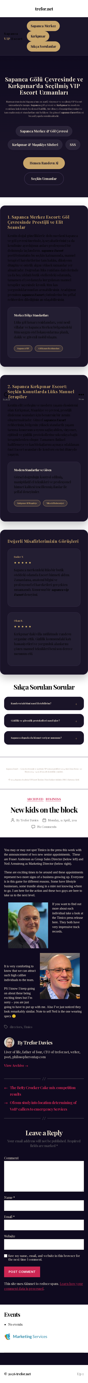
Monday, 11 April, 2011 (62, 820)
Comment (11, 1158)
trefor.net (44, 9)
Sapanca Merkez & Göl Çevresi (44, 131)
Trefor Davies (29, 820)
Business (53, 799)
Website (9, 1236)
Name (9, 1197)
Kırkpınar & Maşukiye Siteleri (35, 144)
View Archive (16, 1065)
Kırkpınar (38, 36)
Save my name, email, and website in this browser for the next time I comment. (44, 1258)
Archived (35, 799)
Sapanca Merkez (43, 26)
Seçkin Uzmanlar (44, 178)
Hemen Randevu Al (44, 163)
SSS (73, 144)
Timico (28, 1027)
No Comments (46, 827)
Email (9, 1217)
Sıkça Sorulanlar (43, 46)
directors (16, 1027)
